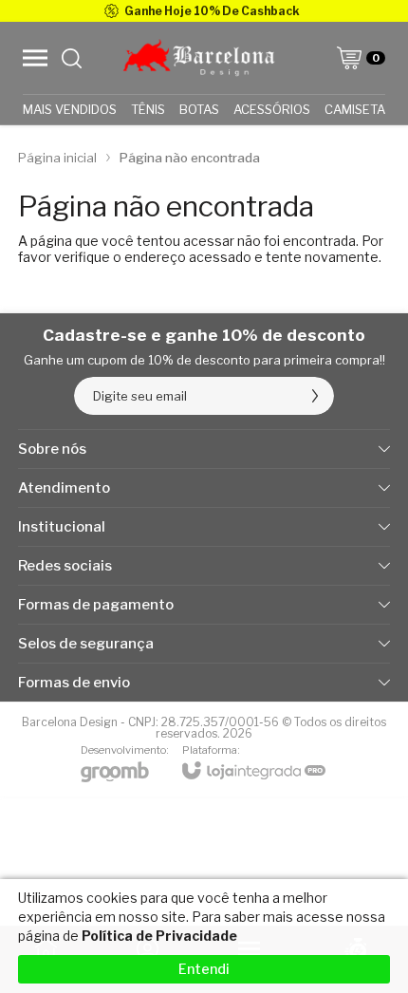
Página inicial (57, 157)
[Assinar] (315, 396)
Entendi (204, 969)
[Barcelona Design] (199, 57)
